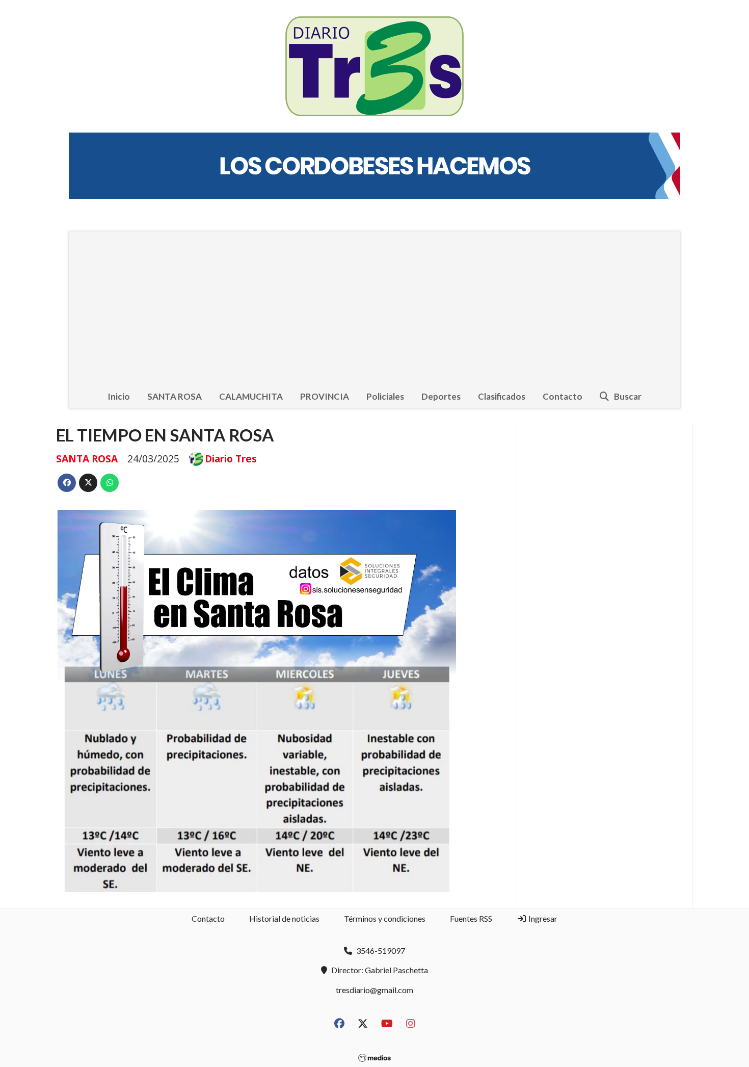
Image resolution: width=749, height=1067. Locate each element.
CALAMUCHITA (251, 396)
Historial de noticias (284, 918)
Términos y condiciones (384, 918)
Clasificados (501, 396)
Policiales (385, 396)
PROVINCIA (324, 396)
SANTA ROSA (174, 396)
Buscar (627, 396)
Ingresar (542, 918)
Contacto (562, 396)
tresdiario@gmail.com (374, 990)
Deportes (441, 396)
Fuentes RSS (471, 918)
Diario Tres (231, 458)
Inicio (119, 396)
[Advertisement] (374, 308)
